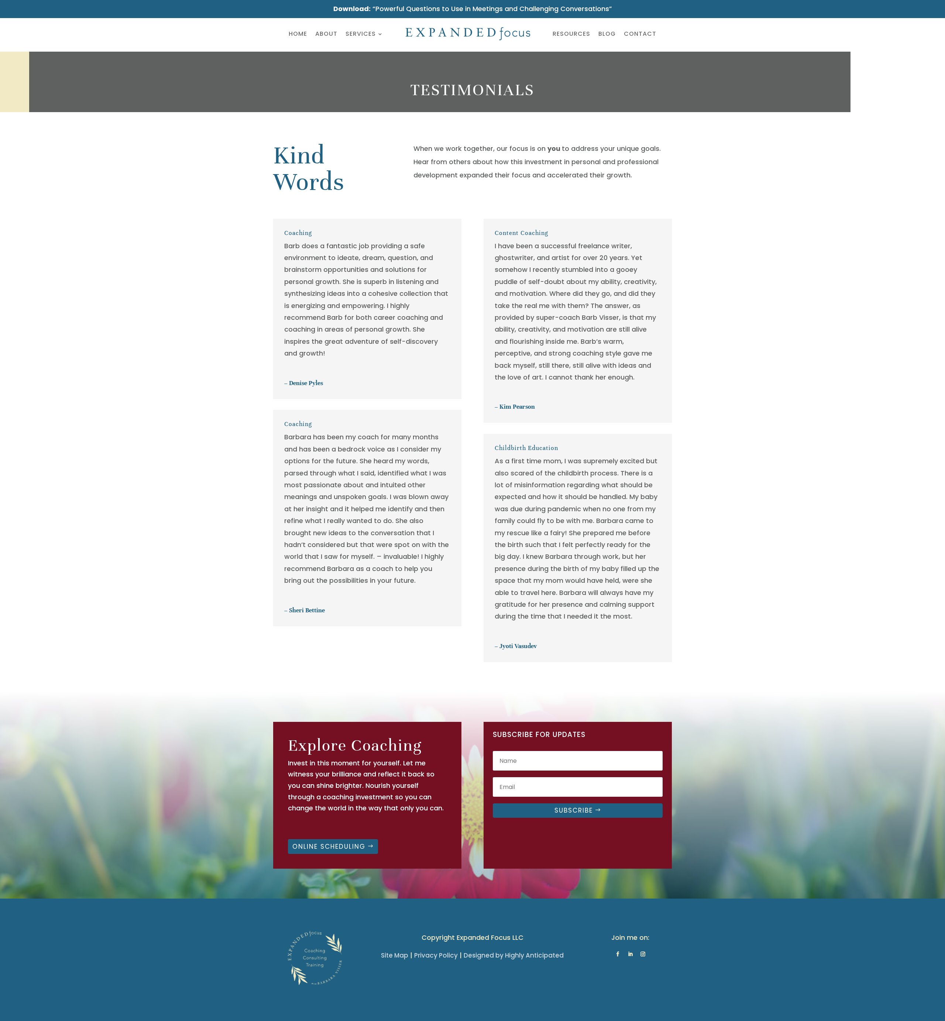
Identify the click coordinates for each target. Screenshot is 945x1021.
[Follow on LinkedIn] (630, 954)
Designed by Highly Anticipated (514, 955)
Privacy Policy (436, 955)
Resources (571, 34)
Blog (607, 34)
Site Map (394, 955)
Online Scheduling (328, 846)
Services (361, 34)
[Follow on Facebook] (617, 954)
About (326, 34)
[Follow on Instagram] (642, 954)
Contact (640, 34)
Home (298, 34)
